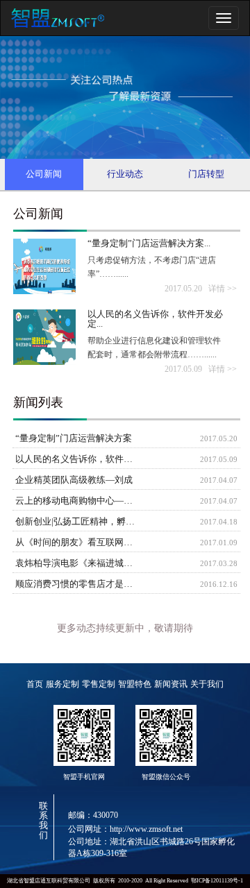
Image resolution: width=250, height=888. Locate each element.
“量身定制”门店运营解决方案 (73, 438)
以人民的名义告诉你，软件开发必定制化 (77, 459)
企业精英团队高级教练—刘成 (74, 480)
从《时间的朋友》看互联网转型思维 (77, 542)
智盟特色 (134, 684)
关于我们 (207, 684)
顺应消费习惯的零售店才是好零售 (77, 584)
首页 (34, 684)
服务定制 (62, 684)
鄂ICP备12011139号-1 (217, 881)
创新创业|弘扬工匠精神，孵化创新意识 (77, 522)
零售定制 (98, 684)
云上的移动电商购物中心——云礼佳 (77, 501)
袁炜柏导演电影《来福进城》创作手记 (77, 563)
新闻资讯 (171, 684)
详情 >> (222, 288)
